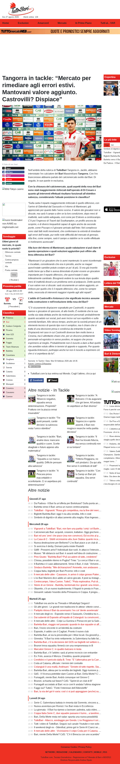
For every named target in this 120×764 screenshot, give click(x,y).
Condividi (37, 380)
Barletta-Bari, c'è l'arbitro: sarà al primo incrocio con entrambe (65, 652)
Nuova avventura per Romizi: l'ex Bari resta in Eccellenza (63, 706)
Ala (6, 266)
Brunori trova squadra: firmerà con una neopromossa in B (63, 645)
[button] (14, 275)
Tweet (54, 380)
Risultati (14, 280)
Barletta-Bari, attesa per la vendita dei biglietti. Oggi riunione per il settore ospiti (75, 670)
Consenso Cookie (69, 747)
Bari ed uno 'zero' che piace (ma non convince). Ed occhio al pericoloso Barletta (75, 535)
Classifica (8, 313)
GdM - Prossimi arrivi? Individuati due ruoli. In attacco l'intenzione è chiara (72, 550)
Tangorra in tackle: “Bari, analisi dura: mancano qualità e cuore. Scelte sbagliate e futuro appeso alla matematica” (45, 443)
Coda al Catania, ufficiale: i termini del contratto (58, 663)
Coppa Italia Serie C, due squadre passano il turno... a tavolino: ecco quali (72, 713)
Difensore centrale (12, 252)
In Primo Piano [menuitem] (83, 23)
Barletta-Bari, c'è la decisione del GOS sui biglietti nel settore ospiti (68, 642)
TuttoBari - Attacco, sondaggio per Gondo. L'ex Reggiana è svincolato (70, 720)
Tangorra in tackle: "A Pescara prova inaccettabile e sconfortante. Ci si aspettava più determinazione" (44, 477)
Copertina (109, 77)
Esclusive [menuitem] (23, 23)
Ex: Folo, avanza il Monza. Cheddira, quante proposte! (62, 656)
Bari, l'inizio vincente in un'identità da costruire (58, 628)
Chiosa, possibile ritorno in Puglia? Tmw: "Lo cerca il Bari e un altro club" (72, 560)
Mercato (108, 306)
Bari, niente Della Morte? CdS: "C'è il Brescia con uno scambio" (67, 734)
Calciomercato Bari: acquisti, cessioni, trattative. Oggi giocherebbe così (70, 532)
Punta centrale (11, 270)
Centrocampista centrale (11, 261)
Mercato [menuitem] (62, 23)
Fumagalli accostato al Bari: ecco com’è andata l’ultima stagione (67, 684)
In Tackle (40, 361)
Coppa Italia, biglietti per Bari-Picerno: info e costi (59, 571)
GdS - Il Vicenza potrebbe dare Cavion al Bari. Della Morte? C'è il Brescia (72, 674)
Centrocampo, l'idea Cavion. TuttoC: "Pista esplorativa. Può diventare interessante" (77, 581)
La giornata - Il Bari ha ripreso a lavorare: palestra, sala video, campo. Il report (74, 709)
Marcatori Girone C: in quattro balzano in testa (57, 649)
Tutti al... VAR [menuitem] (108, 23)
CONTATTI (87, 752)
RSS (105, 752)
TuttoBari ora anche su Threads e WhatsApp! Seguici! (62, 603)
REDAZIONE (62, 752)
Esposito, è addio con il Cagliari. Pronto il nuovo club (61, 631)
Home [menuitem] (5, 23)
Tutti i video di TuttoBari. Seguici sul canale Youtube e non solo (66, 724)
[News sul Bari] (21, 9)
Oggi (107, 145)
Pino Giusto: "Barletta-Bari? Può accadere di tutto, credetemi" (65, 557)
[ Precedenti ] (14, 306)
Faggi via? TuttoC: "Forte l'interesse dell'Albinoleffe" (61, 688)
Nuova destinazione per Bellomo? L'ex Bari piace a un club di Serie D (70, 542)
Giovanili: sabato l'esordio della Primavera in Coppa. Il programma (68, 592)
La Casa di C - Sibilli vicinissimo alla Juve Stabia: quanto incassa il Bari (71, 539)
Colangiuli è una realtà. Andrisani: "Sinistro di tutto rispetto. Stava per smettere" (75, 667)
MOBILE (98, 752)
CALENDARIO (75, 752)
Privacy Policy (84, 747)
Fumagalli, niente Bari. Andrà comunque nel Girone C (61, 677)
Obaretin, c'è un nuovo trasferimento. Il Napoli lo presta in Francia (68, 588)
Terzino (8, 256)
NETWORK (50, 752)
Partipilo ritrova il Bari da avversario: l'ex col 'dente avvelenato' (66, 610)
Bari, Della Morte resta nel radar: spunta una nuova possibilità (66, 716)
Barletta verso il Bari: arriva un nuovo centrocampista (61, 507)
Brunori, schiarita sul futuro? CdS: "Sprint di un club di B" (63, 681)
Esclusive (109, 257)
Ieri (112, 145)
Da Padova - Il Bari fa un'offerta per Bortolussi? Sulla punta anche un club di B (74, 503)
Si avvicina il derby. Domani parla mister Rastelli (59, 546)
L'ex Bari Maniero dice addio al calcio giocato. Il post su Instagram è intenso (73, 578)
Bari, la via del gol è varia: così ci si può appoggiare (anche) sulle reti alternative (75, 691)
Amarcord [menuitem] (43, 23)
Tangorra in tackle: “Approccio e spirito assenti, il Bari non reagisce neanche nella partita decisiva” (82, 425)
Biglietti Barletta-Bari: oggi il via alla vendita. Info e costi (62, 514)
